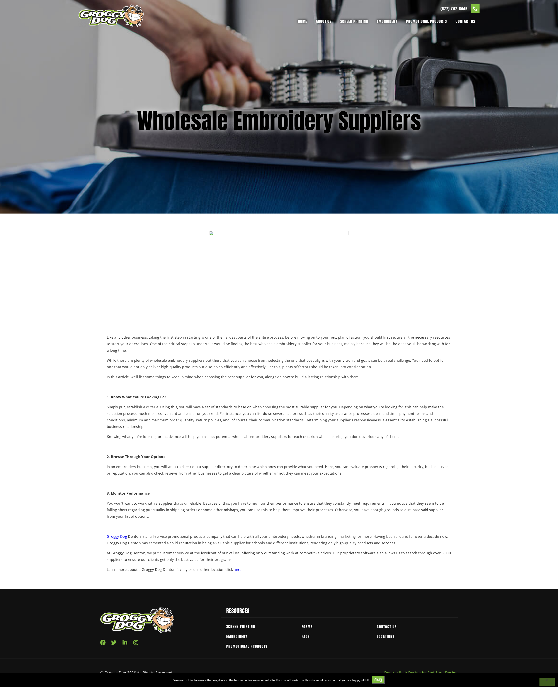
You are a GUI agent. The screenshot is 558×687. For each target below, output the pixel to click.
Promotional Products (426, 21)
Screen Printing (354, 21)
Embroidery (387, 21)
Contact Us (465, 21)
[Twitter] (114, 642)
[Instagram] (136, 642)
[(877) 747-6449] (475, 8)
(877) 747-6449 (454, 9)
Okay (378, 680)
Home (302, 21)
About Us (324, 21)
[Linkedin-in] (125, 642)
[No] (547, 682)
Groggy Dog (117, 536)
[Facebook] (103, 642)
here (238, 569)
